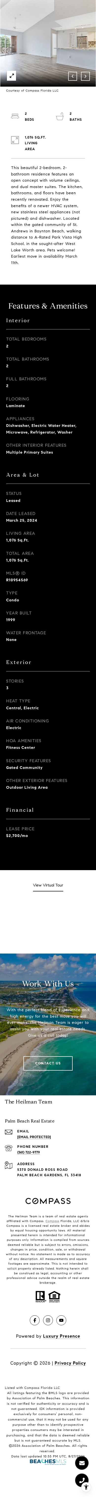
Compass (52, 1221)
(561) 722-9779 (28, 1152)
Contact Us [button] (48, 1063)
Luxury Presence (61, 1336)
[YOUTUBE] (61, 1320)
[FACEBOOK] (35, 1320)
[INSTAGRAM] (48, 1320)
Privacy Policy (70, 1363)
